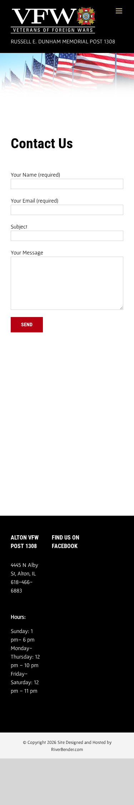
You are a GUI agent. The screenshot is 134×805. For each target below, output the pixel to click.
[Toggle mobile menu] (119, 11)
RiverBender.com (67, 749)
